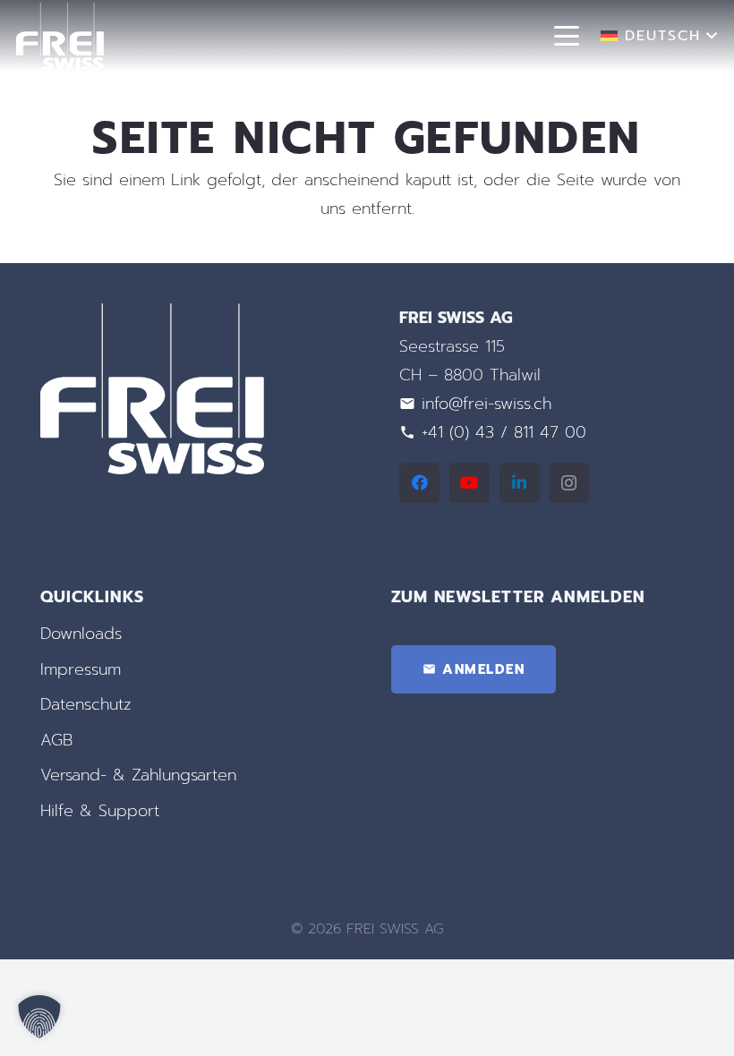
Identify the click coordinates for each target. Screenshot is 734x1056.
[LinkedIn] (519, 483)
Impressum (80, 669)
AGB (56, 740)
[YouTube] (469, 483)
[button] (567, 35)
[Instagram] (569, 483)
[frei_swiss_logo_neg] (60, 36)
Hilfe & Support (99, 810)
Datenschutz (86, 704)
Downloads (81, 633)
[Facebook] (419, 483)
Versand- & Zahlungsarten (138, 775)
